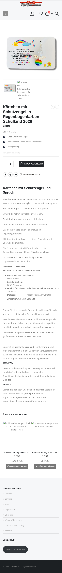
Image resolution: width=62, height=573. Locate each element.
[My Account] (32, 14)
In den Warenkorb (33, 164)
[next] (57, 107)
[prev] (53, 107)
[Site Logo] (31, 3)
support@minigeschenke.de (16, 397)
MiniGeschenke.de (29, 332)
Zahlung (8, 499)
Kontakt (8, 530)
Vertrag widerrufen (15, 549)
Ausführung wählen (45, 466)
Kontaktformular (11, 401)
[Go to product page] (17, 435)
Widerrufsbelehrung (13, 520)
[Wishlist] (41, 14)
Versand (8, 493)
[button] (5, 13)
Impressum (10, 509)
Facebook (5, 174)
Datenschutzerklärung (14, 525)
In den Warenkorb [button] (18, 466)
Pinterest (10, 174)
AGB (7, 504)
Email (15, 174)
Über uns (9, 515)
